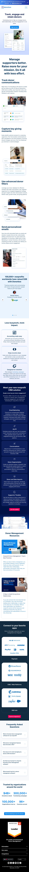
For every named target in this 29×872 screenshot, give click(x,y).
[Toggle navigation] (26, 7)
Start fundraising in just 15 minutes (14, 813)
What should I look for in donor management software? (11, 772)
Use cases (5, 850)
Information (5, 846)
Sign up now (14, 27)
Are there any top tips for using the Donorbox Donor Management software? (12, 762)
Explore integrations (14, 716)
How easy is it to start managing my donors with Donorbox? (12, 752)
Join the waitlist (14, 509)
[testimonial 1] (12, 315)
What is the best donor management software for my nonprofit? (12, 734)
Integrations (5, 854)
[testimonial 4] (16, 315)
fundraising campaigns (18, 372)
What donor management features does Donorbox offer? (12, 743)
